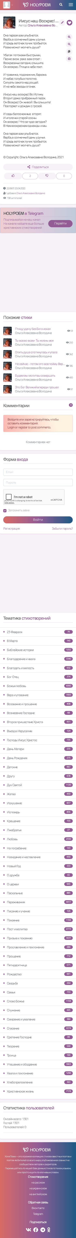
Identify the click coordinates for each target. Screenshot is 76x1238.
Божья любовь (39, 686)
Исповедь (38, 812)
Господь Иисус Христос (38, 740)
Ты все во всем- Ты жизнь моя (34, 340)
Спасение (39, 1028)
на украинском (38, 1188)
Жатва (38, 794)
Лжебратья (38, 830)
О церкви (38, 884)
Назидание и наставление (38, 857)
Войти (38, 520)
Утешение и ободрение (39, 1064)
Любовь (39, 839)
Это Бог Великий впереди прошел (37, 387)
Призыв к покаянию (39, 938)
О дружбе (38, 875)
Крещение (38, 821)
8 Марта (38, 641)
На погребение (38, 848)
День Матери (38, 749)
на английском (38, 1194)
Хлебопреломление (38, 1082)
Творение (38, 1046)
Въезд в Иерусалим (38, 731)
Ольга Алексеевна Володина (46, 25)
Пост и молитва (39, 929)
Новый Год (38, 866)
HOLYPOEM (13, 213)
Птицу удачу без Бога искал (32, 329)
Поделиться (40, 167)
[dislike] (47, 176)
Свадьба (38, 983)
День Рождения (38, 758)
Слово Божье (39, 1001)
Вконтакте (38, 1208)
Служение (38, 1010)
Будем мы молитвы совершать (35, 375)
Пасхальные (38, 893)
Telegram (38, 1214)
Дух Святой (39, 785)
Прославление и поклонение (38, 947)
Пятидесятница (38, 965)
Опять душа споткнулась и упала (36, 352)
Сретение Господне (38, 1037)
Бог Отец (38, 677)
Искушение (38, 803)
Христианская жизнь (39, 1091)
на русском (38, 1182)
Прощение (38, 956)
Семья (38, 992)
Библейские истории (39, 650)
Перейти (60, 223)
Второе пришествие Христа (38, 722)
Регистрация (11, 528)
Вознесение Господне (38, 713)
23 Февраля (38, 632)
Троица (38, 1055)
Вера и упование (39, 695)
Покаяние (39, 920)
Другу (38, 776)
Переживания (39, 902)
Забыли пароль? (62, 528)
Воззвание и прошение (38, 704)
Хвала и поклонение (39, 1073)
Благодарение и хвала (39, 659)
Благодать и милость (38, 668)
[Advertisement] (38, 274)
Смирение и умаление (38, 1019)
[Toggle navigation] (71, 4)
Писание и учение (38, 911)
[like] (13, 176)
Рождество (38, 974)
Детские (38, 767)
